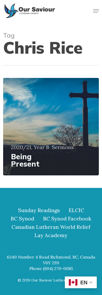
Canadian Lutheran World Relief (51, 227)
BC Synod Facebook (67, 219)
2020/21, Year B (30, 147)
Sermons (63, 147)
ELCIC (76, 210)
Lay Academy (51, 235)
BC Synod (22, 219)
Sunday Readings (39, 210)
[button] (96, 11)
